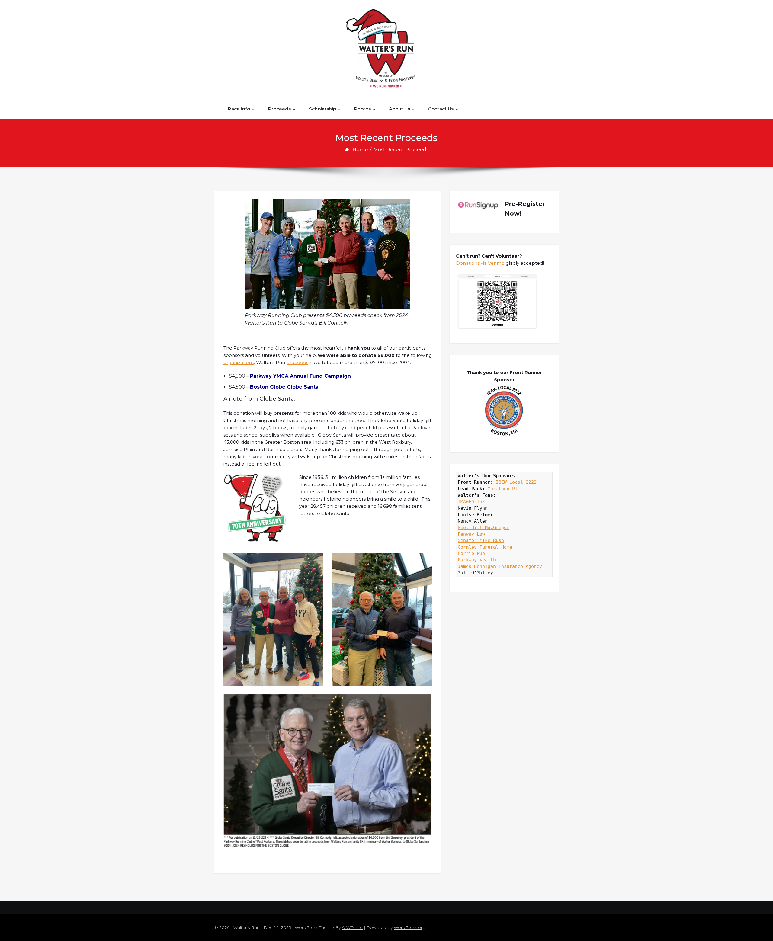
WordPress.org (409, 927)
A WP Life (352, 927)
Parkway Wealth (477, 559)
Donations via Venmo (480, 263)
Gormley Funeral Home (485, 547)
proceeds (297, 362)
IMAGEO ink (471, 501)
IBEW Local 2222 (516, 482)
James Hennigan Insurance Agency (500, 566)
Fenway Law (471, 534)
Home (360, 149)
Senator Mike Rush (481, 540)
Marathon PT (503, 488)
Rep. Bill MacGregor (483, 527)
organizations (238, 362)
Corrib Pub (471, 553)
